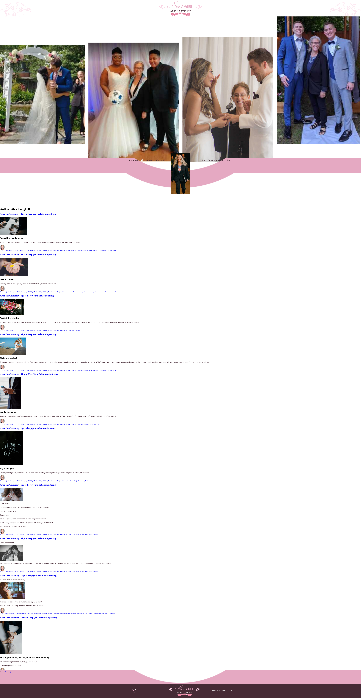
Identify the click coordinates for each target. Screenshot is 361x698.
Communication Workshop (216, 160)
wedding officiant (83, 250)
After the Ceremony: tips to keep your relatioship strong (27, 296)
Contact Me (149, 160)
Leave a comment (110, 250)
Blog (228, 160)
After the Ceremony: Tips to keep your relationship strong (28, 214)
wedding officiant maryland (97, 250)
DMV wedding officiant (40, 250)
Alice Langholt (4, 250)
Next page (8, 672)
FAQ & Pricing (160, 160)
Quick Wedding (133, 160)
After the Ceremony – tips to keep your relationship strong (28, 575)
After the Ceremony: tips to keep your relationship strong (28, 428)
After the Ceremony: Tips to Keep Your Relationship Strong (29, 374)
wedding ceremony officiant (68, 250)
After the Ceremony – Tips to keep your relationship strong (28, 617)
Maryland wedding (54, 250)
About (203, 160)
